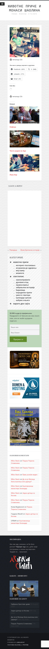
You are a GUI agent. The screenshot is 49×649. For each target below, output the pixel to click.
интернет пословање (25, 265)
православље (22, 285)
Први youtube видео (29, 475)
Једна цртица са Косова (20, 611)
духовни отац (22, 282)
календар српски (23, 298)
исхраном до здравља (26, 268)
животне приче (20, 262)
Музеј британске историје (30, 250)
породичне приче (24, 293)
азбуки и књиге (23, 300)
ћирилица (20, 290)
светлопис (18, 276)
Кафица (13, 127)
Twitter (25, 645)
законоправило (23, 280)
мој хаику (20, 271)
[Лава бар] (24, 170)
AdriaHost (20, 642)
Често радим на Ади (18, 151)
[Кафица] (24, 122)
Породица (13, 250)
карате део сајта (21, 304)
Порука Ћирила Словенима (21, 624)
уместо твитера (23, 295)
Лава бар (13, 175)
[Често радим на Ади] (24, 146)
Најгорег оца (21, 547)
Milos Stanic (15, 461)
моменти (20, 273)
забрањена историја (25, 287)
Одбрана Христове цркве (20, 604)
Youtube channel (14, 645)
